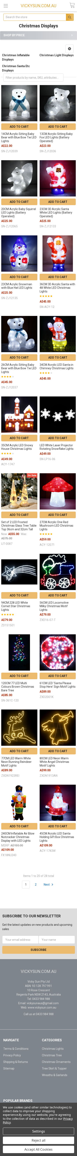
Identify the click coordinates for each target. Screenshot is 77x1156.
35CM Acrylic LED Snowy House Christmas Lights (17, 447)
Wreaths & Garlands (54, 1075)
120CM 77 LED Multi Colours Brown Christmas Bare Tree (17, 686)
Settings (38, 1131)
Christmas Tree (52, 1055)
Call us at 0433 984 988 (39, 1014)
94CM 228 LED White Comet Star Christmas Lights (15, 606)
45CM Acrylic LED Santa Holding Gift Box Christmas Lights (57, 837)
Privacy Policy (12, 1055)
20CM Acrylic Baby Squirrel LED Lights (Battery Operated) (18, 212)
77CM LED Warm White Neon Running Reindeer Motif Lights (16, 762)
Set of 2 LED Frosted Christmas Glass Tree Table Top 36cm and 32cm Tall (19, 525)
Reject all (38, 1140)
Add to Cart (19, 126)
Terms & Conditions (16, 1048)
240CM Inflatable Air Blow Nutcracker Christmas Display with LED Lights (17, 837)
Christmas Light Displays (56, 55)
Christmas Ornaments (56, 1062)
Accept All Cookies (38, 1149)
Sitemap (8, 1068)
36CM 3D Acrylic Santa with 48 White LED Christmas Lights (57, 288)
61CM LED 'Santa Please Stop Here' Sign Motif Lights (58, 684)
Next (47, 884)
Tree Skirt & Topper (54, 1068)
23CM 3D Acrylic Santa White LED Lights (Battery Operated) (56, 212)
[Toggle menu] (5, 5)
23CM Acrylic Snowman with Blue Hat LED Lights (16, 286)
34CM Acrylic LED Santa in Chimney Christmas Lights (57, 366)
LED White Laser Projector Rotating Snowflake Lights (57, 447)
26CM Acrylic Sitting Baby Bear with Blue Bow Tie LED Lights (19, 368)
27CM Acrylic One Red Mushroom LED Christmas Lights (56, 525)
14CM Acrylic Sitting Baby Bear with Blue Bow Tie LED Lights (19, 137)
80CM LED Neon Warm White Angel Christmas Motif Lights (54, 762)
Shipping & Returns (15, 1062)
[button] (70, 48)
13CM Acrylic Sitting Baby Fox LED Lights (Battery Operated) (56, 137)
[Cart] (72, 5)
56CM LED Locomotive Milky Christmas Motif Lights (54, 606)
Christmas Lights (53, 1048)
